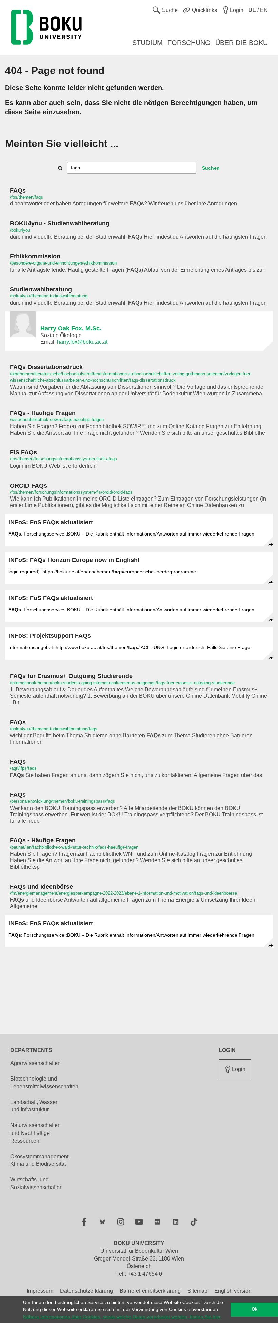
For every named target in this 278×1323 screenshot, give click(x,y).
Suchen (211, 168)
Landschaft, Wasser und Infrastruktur (33, 1106)
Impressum (40, 1291)
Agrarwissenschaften (35, 1063)
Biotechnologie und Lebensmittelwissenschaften (44, 1082)
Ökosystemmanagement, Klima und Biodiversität (40, 1160)
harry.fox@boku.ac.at (82, 342)
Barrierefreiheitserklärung (150, 1291)
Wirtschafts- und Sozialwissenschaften (36, 1183)
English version (233, 1291)
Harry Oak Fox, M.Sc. (70, 328)
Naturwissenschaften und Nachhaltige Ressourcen (35, 1133)
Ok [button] (254, 1309)
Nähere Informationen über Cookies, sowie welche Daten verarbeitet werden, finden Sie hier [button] (122, 1316)
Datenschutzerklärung (86, 1291)
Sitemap (197, 1291)
